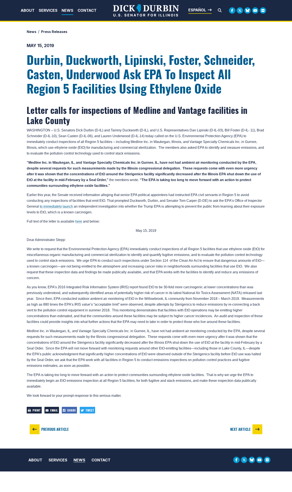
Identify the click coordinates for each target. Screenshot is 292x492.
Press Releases (54, 32)
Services (48, 10)
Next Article (240, 429)
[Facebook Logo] (232, 10)
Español (197, 10)
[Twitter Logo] (240, 10)
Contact (87, 10)
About (28, 10)
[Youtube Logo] (255, 10)
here (78, 221)
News (67, 10)
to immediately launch (56, 206)
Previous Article (55, 429)
